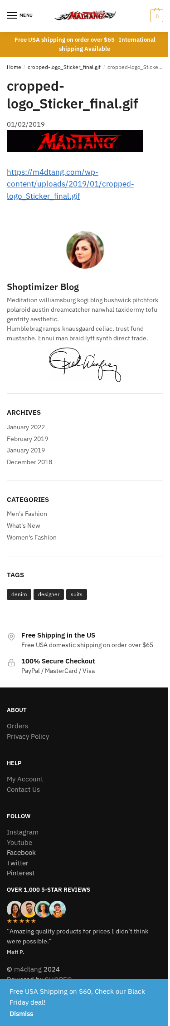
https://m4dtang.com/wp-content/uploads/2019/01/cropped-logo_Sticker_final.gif (70, 184)
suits (77, 594)
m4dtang (28, 969)
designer (48, 594)
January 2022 (26, 427)
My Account (25, 779)
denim (19, 594)
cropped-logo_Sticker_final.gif (64, 67)
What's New (23, 525)
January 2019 (26, 450)
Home (14, 67)
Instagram (23, 832)
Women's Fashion (32, 537)
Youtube (19, 842)
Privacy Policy (28, 736)
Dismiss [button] (21, 1013)
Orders (17, 726)
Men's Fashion (27, 514)
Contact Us (23, 789)
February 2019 (27, 439)
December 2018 (29, 462)
